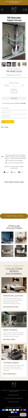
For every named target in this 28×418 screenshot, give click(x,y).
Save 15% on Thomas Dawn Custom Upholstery (14, 391)
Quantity (14, 89)
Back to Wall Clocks (15, 216)
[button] (2, 64)
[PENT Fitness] (14, 319)
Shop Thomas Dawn (10, 373)
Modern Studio (13, 401)
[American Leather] (14, 285)
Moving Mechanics (13, 68)
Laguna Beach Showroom (13, 398)
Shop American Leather (11, 306)
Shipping (8, 75)
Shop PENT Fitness (9, 339)
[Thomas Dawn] (14, 352)
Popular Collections (13, 407)
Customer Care (13, 394)
